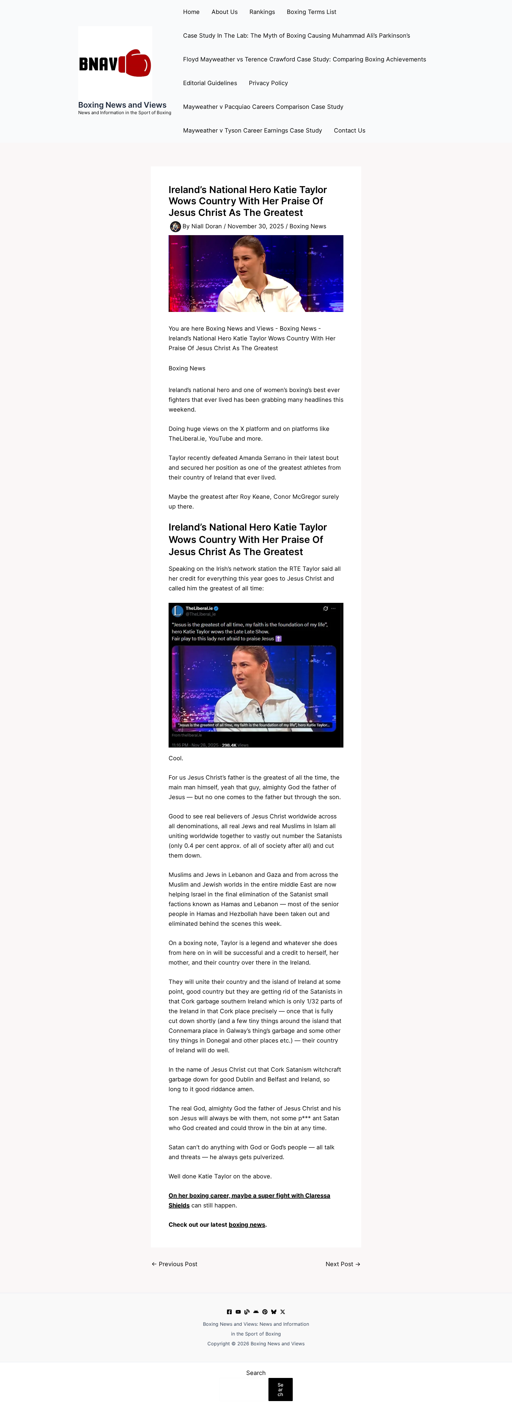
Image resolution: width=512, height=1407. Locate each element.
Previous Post (174, 1264)
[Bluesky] (273, 1311)
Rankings (262, 11)
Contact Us (349, 130)
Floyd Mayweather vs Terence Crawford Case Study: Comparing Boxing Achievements (304, 59)
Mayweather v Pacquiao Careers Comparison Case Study (263, 106)
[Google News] (256, 1311)
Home (191, 11)
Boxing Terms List (311, 11)
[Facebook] (229, 1311)
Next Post (343, 1264)
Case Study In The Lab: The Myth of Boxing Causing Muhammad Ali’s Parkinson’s (296, 35)
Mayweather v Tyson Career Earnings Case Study (252, 130)
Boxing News (307, 226)
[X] (282, 1311)
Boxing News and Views (122, 104)
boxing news (247, 1224)
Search (256, 1372)
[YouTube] (238, 1311)
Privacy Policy (268, 83)
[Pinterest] (265, 1311)
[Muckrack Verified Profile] (247, 1311)
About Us (225, 11)
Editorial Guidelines (210, 83)
